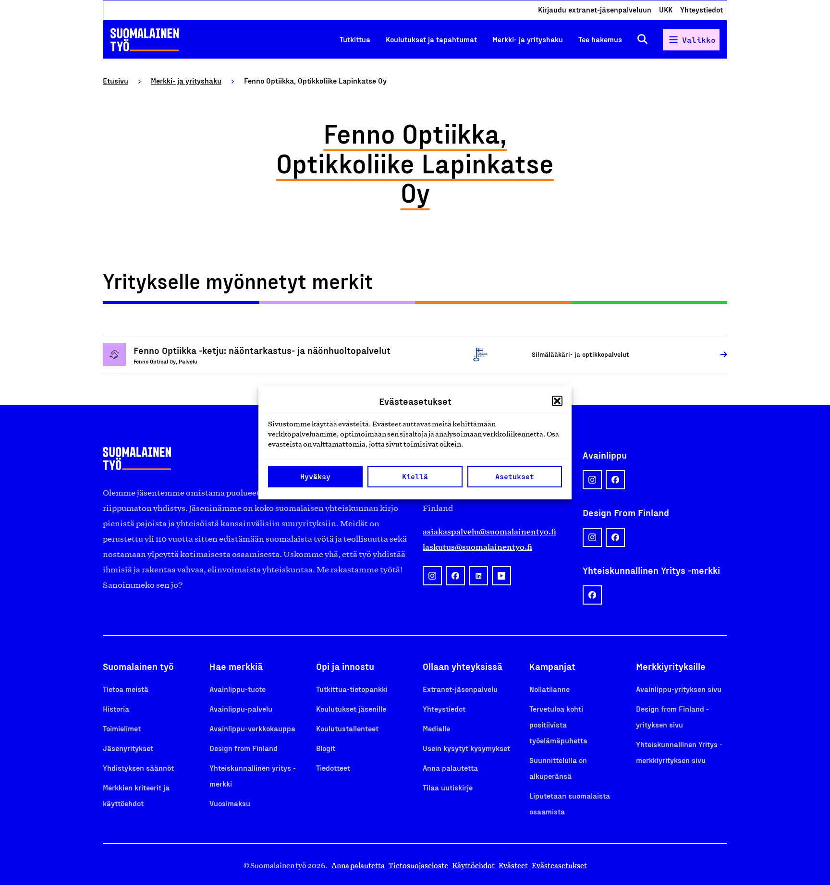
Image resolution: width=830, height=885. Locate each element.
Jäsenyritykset (128, 747)
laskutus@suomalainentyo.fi (477, 547)
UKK (665, 9)
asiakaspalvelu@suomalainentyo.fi (489, 531)
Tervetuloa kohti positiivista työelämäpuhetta (558, 724)
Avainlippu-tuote (237, 688)
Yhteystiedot (701, 9)
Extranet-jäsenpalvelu (460, 688)
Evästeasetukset (559, 865)
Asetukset (514, 476)
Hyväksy (315, 476)
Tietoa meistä (125, 688)
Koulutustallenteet (347, 728)
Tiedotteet (333, 767)
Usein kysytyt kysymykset (466, 747)
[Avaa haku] (642, 39)
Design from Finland (243, 747)
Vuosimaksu (229, 803)
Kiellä (415, 476)
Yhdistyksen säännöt (138, 767)
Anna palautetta (450, 767)
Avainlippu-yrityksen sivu (678, 688)
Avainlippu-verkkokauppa (252, 728)
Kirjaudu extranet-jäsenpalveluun (594, 9)
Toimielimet (122, 728)
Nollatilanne (549, 688)
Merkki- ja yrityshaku (527, 39)
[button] (557, 401)
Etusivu (115, 80)
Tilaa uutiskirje (448, 787)
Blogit (325, 747)
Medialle (436, 728)
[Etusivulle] (144, 39)
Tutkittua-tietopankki (352, 688)
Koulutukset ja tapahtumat (431, 39)
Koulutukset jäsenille (351, 708)
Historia (116, 708)
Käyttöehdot (473, 865)
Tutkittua (355, 39)
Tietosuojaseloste (418, 865)
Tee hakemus (600, 39)
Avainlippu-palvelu (240, 708)
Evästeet (513, 865)
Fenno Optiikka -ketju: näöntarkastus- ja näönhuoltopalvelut (262, 350)
